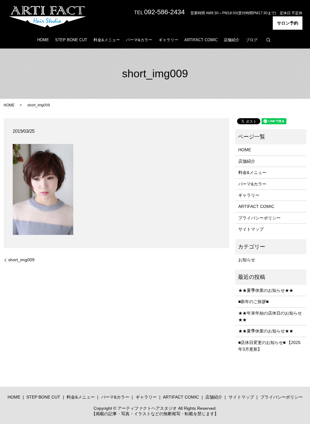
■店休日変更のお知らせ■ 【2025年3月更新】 (269, 346)
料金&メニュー (107, 40)
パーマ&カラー (139, 40)
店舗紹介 (231, 40)
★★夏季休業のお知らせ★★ (265, 290)
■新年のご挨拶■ (253, 301)
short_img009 (21, 259)
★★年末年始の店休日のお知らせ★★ (270, 316)
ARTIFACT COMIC (201, 40)
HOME (43, 40)
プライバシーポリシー (259, 217)
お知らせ (246, 259)
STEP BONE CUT (71, 40)
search (268, 39)
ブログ (252, 40)
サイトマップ (251, 229)
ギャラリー (168, 40)
